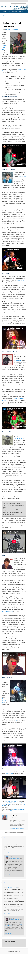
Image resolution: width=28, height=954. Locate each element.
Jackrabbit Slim (6, 127)
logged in (10, 943)
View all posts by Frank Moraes (17, 828)
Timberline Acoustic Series (4, 700)
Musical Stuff (14, 809)
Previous (4, 15)
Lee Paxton (16, 801)
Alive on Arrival (22, 176)
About (9, 11)
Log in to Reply (7, 852)
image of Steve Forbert (8, 801)
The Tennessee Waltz (7, 611)
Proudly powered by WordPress (14, 951)
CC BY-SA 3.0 (11, 802)
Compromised (9, 773)
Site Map (21, 11)
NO (16, 720)
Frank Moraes (15, 29)
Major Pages (14, 11)
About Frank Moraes (14, 826)
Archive (4, 11)
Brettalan (8, 804)
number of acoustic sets (4, 47)
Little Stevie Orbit (18, 438)
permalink (10, 810)
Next (24, 15)
